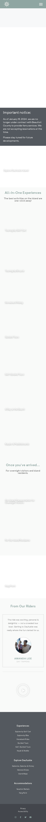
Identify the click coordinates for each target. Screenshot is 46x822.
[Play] (23, 690)
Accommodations (23, 783)
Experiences (23, 726)
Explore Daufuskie (23, 760)
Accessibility (23, 811)
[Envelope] (30, 817)
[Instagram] (15, 817)
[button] (41, 4)
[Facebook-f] (20, 817)
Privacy (23, 808)
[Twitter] (25, 817)
